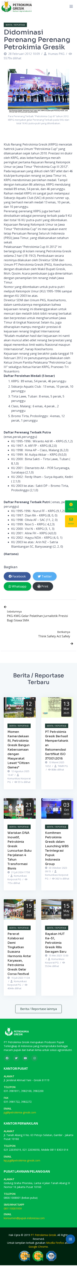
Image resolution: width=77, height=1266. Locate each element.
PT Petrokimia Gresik (43, 1235)
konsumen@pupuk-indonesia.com (24, 1218)
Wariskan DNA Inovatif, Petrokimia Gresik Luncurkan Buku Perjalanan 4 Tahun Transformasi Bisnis (19, 850)
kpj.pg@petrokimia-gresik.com (22, 1160)
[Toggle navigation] (71, 6)
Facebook (19, 576)
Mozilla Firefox (55, 1242)
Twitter (46, 576)
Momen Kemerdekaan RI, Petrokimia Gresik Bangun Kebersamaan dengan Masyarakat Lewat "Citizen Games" (18, 749)
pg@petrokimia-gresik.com (20, 1112)
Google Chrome (38, 1246)
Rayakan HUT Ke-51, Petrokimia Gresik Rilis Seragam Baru (55, 943)
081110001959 (13, 1208)
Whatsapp (19, 586)
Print (44, 586)
